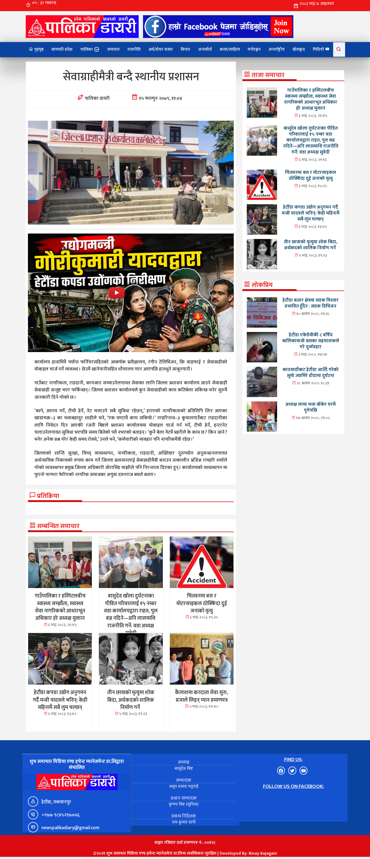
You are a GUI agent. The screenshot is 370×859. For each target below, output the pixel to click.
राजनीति (134, 49)
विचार (185, 49)
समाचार (113, 49)
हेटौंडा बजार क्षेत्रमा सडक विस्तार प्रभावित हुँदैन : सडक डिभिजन (311, 303)
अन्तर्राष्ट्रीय (276, 49)
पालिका (86, 49)
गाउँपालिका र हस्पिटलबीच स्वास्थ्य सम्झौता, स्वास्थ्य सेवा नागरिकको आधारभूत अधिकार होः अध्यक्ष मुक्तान (310, 99)
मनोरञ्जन (254, 49)
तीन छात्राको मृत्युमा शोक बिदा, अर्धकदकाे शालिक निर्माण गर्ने (310, 245)
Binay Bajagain (263, 853)
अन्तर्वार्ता (205, 49)
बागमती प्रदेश (62, 49)
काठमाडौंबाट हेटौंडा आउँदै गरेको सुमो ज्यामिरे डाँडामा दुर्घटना (311, 372)
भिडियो (319, 49)
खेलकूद (299, 49)
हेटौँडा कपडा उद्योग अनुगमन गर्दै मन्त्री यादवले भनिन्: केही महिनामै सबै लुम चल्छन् (310, 213)
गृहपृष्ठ (38, 49)
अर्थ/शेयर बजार (160, 49)
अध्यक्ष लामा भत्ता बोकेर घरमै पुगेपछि (310, 407)
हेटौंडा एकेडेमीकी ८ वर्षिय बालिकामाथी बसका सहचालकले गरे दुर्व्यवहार (310, 341)
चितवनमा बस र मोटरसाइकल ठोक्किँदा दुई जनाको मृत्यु (310, 175)
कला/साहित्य (230, 49)
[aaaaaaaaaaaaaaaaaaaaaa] (131, 293)
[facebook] (218, 26)
